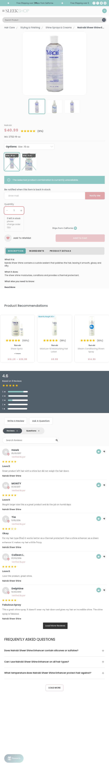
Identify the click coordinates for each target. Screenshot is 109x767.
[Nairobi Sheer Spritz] (17, 326)
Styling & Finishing (30, 27)
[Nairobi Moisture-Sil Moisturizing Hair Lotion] (54, 326)
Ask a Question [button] (41, 421)
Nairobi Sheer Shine (11, 475)
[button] (98, 451)
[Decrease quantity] (7, 210)
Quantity (9, 204)
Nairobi (8, 125)
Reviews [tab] (10, 430)
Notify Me (95, 195)
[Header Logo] (17, 10)
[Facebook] (94, 3)
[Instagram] (101, 3)
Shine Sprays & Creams (59, 27)
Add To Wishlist (22, 238)
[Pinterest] (105, 3)
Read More (10, 287)
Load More (55, 687)
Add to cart (80, 238)
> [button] (55, 626)
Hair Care (9, 27)
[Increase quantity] (21, 210)
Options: (17, 146)
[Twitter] (97, 3)
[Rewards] (14, 758)
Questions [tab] (31, 430)
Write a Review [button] (15, 421)
